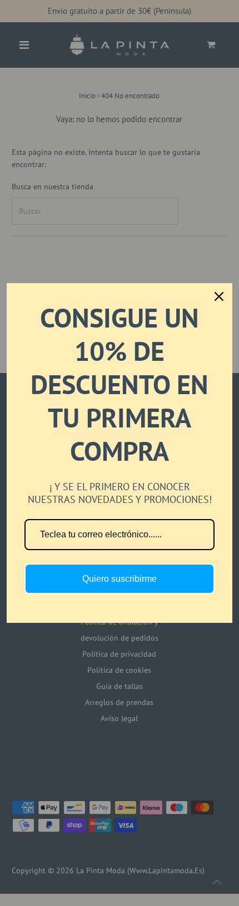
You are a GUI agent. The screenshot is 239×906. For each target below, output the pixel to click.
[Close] (219, 296)
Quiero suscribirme (119, 578)
